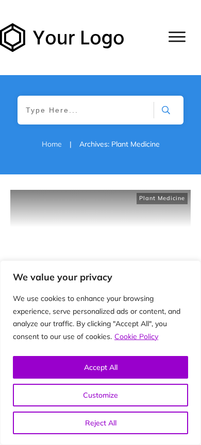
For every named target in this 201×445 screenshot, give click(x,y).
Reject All (100, 423)
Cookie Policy (136, 336)
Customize (100, 395)
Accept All (101, 367)
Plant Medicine (162, 198)
